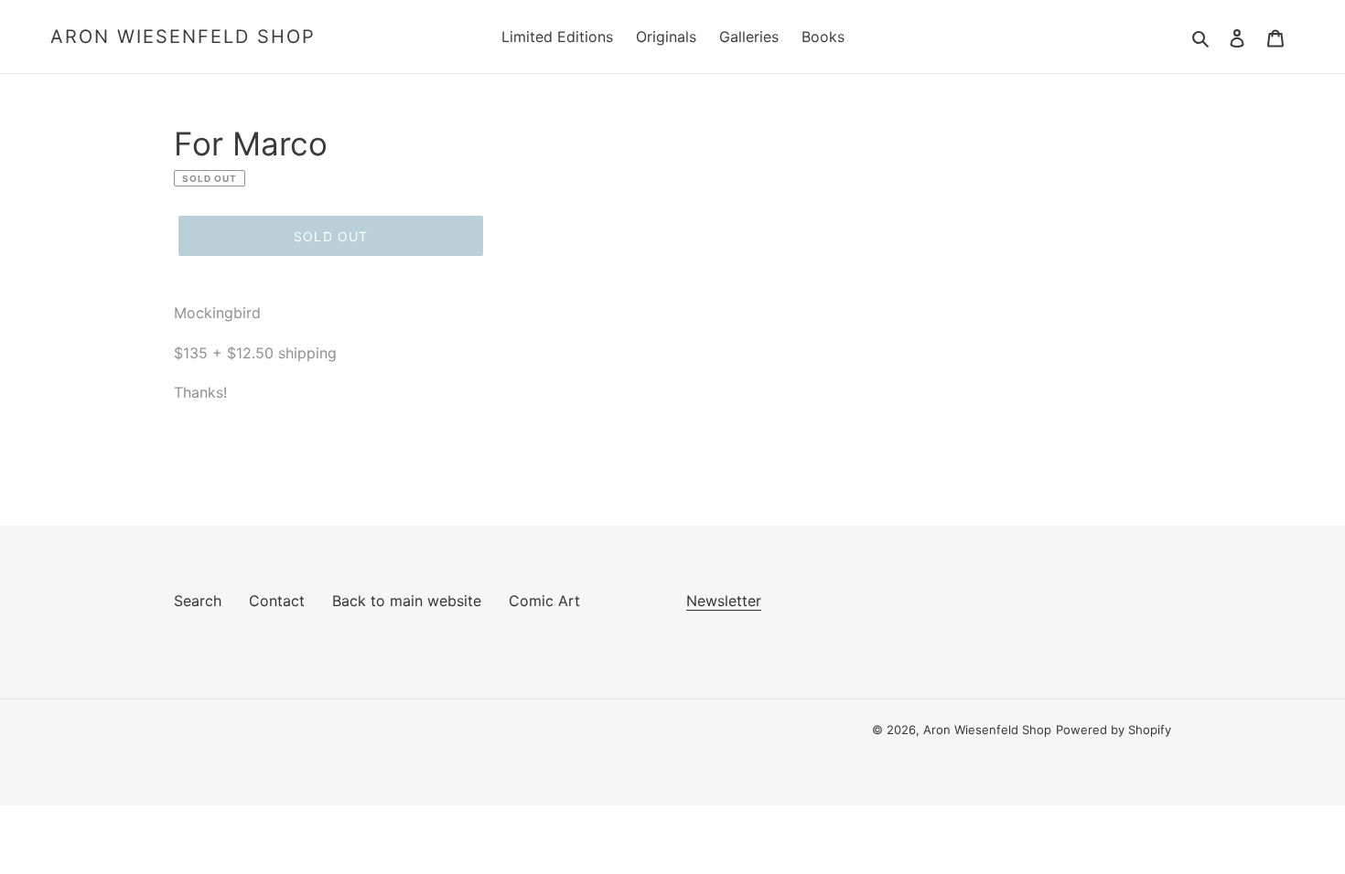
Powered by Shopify (1113, 729)
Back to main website (406, 601)
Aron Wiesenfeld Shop (183, 37)
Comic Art (544, 601)
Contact (277, 601)
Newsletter (723, 601)
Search (197, 601)
